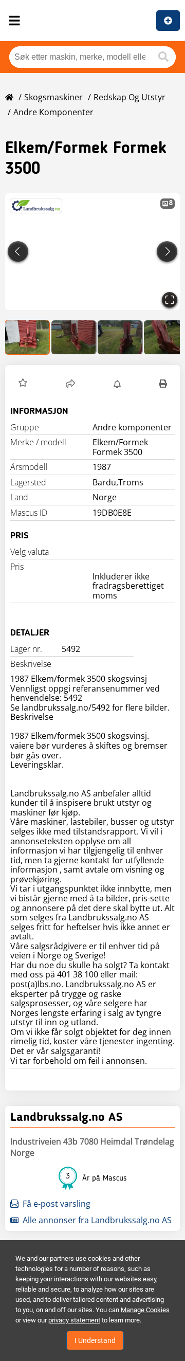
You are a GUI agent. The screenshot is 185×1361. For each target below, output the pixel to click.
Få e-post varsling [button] (56, 1203)
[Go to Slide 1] (27, 337)
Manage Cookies (145, 1310)
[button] (92, 251)
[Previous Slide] (18, 251)
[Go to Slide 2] (74, 337)
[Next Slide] (167, 251)
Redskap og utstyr (129, 97)
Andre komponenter (53, 112)
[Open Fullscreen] (169, 299)
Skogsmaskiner (53, 97)
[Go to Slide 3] (120, 337)
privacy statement (74, 1320)
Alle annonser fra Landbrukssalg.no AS (97, 1220)
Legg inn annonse (168, 20)
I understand (95, 1340)
